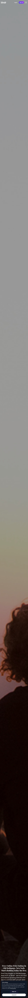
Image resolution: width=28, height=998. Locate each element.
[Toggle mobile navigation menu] (26, 2)
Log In (15, 2)
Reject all (14, 991)
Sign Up (21, 2)
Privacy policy (13, 988)
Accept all (14, 994)
